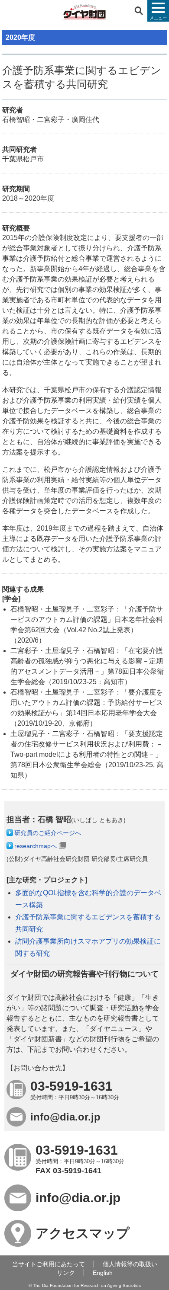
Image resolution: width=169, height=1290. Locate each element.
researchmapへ (35, 845)
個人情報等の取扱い (130, 1264)
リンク (66, 1272)
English (103, 1272)
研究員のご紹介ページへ (47, 832)
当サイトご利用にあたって (48, 1264)
